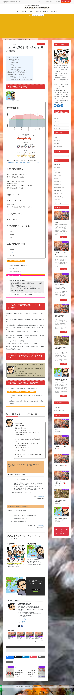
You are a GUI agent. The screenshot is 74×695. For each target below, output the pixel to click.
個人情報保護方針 (49, 1)
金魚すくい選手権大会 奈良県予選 (31, 672)
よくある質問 (57, 125)
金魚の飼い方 (57, 140)
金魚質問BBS (22, 621)
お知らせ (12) (57, 164)
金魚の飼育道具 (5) (58, 196)
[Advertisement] (37, 27)
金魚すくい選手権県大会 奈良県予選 (19, 672)
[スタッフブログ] (10, 670)
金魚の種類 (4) (57, 190)
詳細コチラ (64, 237)
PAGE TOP (71, 673)
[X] (19, 626)
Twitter (35, 1)
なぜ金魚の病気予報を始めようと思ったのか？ (19, 71)
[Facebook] (22, 626)
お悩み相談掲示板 (58, 146)
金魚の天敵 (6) (57, 181)
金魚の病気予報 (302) (59, 187)
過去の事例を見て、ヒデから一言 (17, 76)
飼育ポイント (13, 64)
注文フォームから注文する (38, 15)
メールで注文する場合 (59, 410)
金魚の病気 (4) (57, 184)
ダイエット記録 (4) (58, 175)
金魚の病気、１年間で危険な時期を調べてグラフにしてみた (23, 162)
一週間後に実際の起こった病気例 (16, 74)
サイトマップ (40, 1)
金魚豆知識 (56, 143)
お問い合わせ (67, 1)
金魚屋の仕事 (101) (58, 200)
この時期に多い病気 (14, 69)
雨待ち (9, 638)
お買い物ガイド (19, 686)
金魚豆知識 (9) (57, 203)
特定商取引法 (57, 1)
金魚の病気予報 (41, 43)
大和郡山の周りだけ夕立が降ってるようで (39, 640)
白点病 (11, 252)
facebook (29, 1)
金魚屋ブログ (11, 544)
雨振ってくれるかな (30, 638)
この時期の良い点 (14, 65)
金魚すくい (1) (57, 178)
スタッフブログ (22, 618)
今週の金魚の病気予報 (13, 59)
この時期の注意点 (14, 62)
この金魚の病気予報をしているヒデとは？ (18, 72)
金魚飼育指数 (13, 60)
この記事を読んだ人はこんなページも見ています (21, 79)
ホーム (55, 115)
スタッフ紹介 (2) (58, 172)
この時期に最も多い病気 (15, 67)
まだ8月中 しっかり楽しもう (21, 639)
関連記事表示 (41, 496)
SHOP (24, 1)
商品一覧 (56, 118)
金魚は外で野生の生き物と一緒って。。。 (19, 77)
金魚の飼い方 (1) (58, 193)
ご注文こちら (57, 407)
